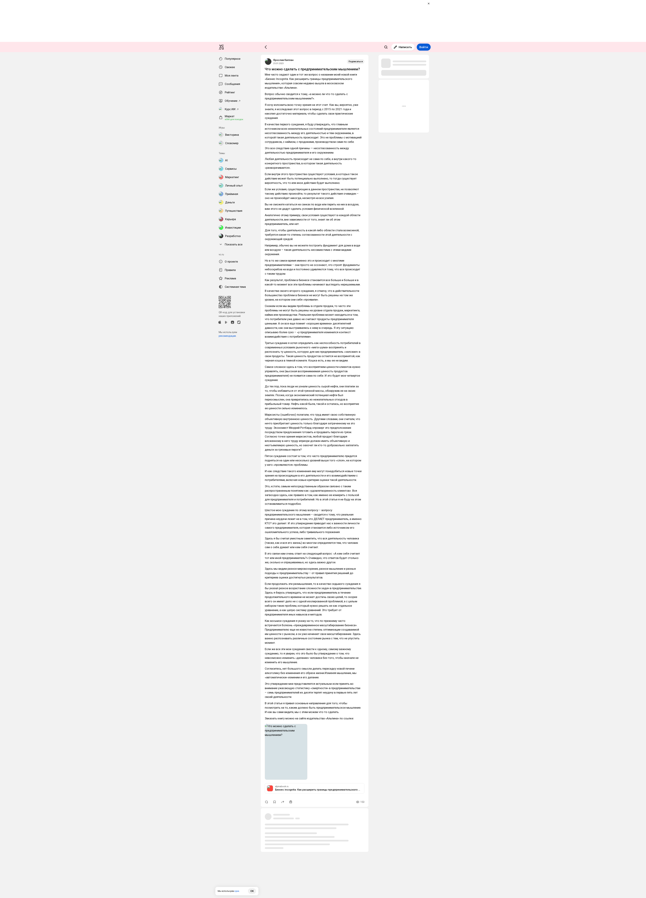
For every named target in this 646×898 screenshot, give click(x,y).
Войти (423, 47)
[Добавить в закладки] (274, 802)
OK (252, 891)
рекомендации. (227, 335)
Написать (405, 47)
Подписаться (356, 61)
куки (237, 891)
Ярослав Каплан (283, 60)
